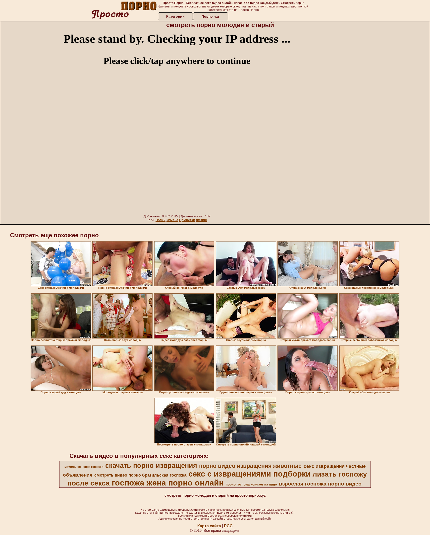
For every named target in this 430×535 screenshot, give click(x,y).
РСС (228, 526)
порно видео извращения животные (250, 466)
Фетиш (201, 220)
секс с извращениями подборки (249, 474)
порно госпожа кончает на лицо (251, 484)
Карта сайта (209, 526)
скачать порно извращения (151, 465)
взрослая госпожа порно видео (320, 484)
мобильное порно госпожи (83, 467)
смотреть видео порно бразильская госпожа (140, 475)
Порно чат (210, 16)
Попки (160, 220)
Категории (175, 16)
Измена (172, 220)
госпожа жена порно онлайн (168, 482)
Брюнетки (187, 220)
